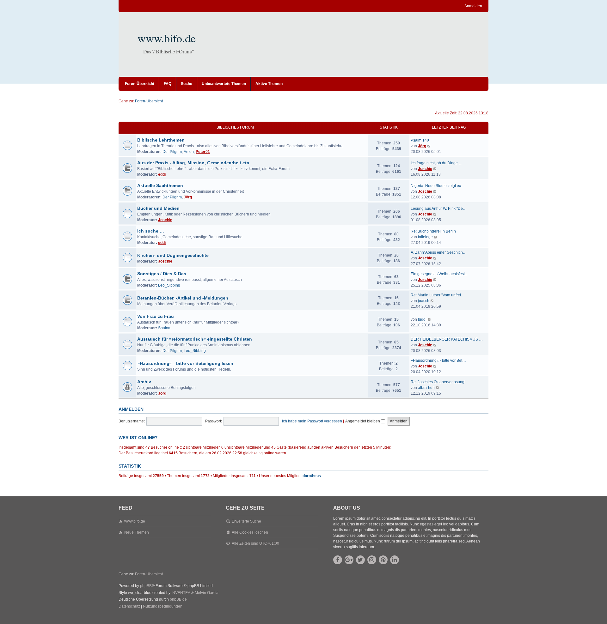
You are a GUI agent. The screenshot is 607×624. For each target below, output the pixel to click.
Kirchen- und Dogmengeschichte (173, 255)
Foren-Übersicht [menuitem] (139, 84)
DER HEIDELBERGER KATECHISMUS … (447, 339)
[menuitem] (129, 606)
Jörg (422, 146)
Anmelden (131, 409)
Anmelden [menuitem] (473, 6)
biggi (422, 319)
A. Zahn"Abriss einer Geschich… (439, 252)
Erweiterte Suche (246, 521)
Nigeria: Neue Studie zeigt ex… (438, 186)
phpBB (146, 586)
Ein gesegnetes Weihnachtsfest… (440, 274)
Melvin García (206, 593)
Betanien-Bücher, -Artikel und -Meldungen (182, 297)
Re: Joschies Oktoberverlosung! (438, 382)
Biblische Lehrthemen (161, 139)
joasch (423, 301)
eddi (162, 174)
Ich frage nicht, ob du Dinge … (437, 163)
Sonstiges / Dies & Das (161, 273)
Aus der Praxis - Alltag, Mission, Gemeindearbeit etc (193, 162)
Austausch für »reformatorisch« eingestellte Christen (194, 339)
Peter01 (203, 151)
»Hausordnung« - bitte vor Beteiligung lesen (185, 363)
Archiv (144, 381)
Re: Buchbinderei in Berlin (433, 231)
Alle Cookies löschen (250, 532)
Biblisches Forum (235, 127)
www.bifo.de (167, 37)
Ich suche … (150, 230)
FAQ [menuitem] (167, 84)
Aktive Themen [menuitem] (269, 84)
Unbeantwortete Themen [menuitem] (224, 84)
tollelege (425, 237)
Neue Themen (136, 532)
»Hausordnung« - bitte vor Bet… (438, 360)
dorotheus (312, 476)
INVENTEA (180, 593)
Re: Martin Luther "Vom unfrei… (438, 295)
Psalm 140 (420, 140)
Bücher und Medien (158, 208)
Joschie (425, 169)
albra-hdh (426, 387)
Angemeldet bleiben (363, 421)
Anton (189, 151)
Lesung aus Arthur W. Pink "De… (439, 208)
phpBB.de (178, 599)
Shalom (164, 328)
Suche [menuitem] (186, 84)
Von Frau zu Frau (155, 316)
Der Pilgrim (172, 151)
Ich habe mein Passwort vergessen (312, 421)
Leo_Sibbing (169, 285)
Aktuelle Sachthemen (160, 185)
